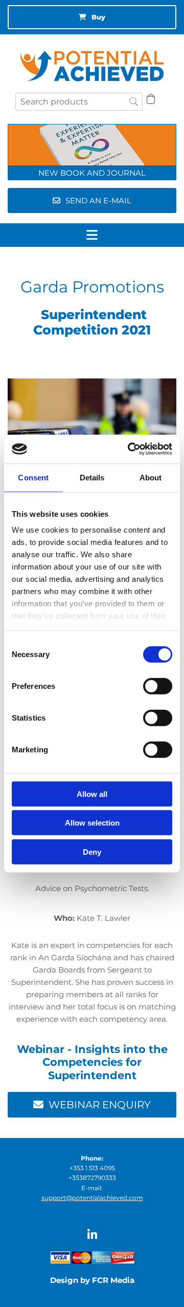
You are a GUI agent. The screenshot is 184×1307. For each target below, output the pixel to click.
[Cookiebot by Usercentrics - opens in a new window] (129, 449)
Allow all (92, 793)
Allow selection (92, 822)
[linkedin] (92, 1234)
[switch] (157, 686)
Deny (92, 851)
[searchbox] (79, 102)
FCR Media (113, 1280)
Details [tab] (92, 477)
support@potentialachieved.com (92, 1197)
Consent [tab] (33, 477)
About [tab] (151, 477)
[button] (92, 17)
